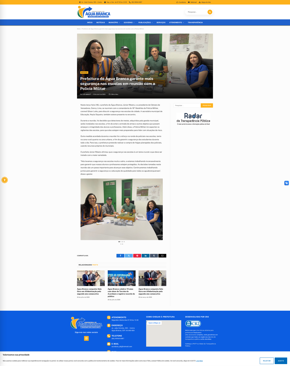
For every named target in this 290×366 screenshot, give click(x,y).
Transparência (195, 22)
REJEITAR (267, 361)
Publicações (144, 22)
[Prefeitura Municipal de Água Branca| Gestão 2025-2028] (94, 12)
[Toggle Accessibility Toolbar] (5, 180)
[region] (145, 358)
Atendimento (175, 22)
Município (113, 22)
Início (89, 22)
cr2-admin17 (87, 94)
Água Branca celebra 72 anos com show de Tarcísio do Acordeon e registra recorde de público (121, 292)
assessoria (192, 335)
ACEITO (281, 361)
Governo (128, 22)
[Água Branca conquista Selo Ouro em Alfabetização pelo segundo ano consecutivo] (91, 278)
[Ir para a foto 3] (122, 241)
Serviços (161, 22)
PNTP (195, 344)
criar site (199, 330)
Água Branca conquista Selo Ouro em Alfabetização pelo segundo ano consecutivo (89, 291)
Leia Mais (199, 361)
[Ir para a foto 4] (124, 241)
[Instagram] (86, 338)
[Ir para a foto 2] (120, 241)
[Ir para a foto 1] (119, 241)
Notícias (100, 22)
